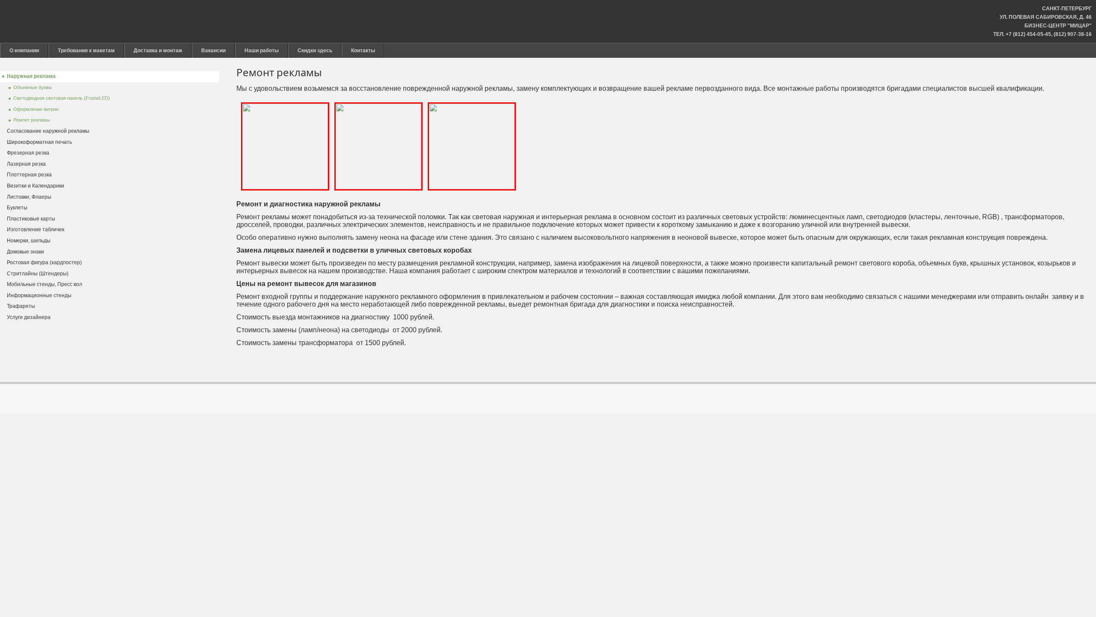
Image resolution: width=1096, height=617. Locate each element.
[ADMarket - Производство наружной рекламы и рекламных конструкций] (549, 21)
